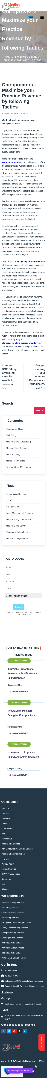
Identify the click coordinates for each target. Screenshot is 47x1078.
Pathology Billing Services (12, 943)
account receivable (11, 162)
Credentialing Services (16, 494)
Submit (18, 607)
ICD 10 (9, 500)
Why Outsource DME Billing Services (17, 849)
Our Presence (7, 829)
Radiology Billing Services (12, 953)
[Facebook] (3, 1031)
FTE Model (6, 859)
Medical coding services (17, 538)
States (4, 824)
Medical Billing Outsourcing (18, 441)
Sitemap (4, 889)
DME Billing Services (10, 918)
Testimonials (6, 839)
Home (7, 56)
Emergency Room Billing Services (16, 923)
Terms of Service (8, 869)
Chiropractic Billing (14, 429)
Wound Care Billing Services (13, 958)
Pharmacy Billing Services (12, 948)
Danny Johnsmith (11, 113)
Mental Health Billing (15, 461)
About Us (5, 808)
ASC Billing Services (10, 907)
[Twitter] (9, 1031)
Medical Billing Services (17, 448)
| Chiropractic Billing (24, 56)
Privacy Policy (33, 612)
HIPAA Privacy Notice (23, 614)
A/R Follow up (12, 506)
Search (39, 410)
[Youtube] (14, 1031)
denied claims (17, 229)
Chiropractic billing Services (18, 532)
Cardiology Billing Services (12, 912)
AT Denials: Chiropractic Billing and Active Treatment (23, 754)
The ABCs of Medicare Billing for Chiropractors (21, 713)
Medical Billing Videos (10, 844)
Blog (3, 834)
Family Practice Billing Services (14, 928)
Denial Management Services (19, 513)
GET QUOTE (41, 1042)
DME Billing (11, 435)
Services (5, 813)
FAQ (3, 884)
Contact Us (6, 879)
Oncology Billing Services (12, 938)
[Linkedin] (25, 1031)
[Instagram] (19, 1031)
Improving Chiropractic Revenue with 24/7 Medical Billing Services (22, 673)
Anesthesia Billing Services (13, 902)
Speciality (5, 819)
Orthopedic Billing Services (12, 933)
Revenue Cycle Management (19, 467)
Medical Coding (13, 454)
